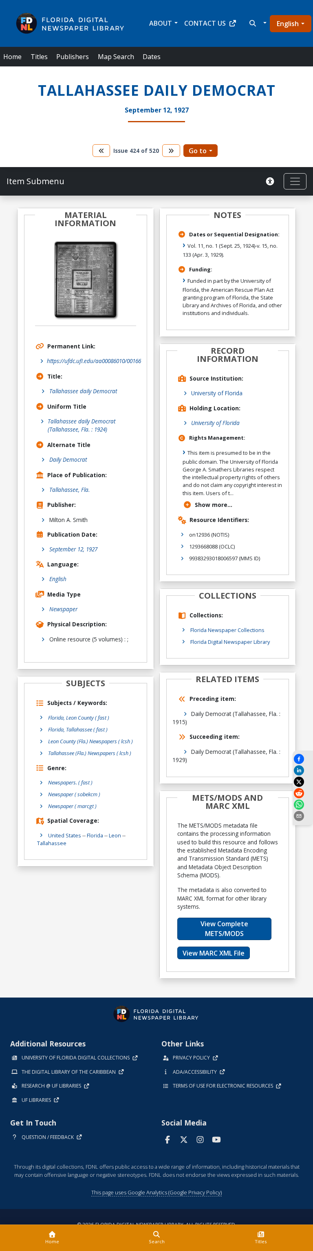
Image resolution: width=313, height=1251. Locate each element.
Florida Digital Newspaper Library (230, 641)
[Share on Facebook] (303, 759)
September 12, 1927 (73, 549)
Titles (39, 56)
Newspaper (63, 609)
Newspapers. (70, 782)
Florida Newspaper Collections (227, 630)
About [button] (160, 23)
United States (64, 835)
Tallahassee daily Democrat (83, 391)
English (288, 23)
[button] (257, 23)
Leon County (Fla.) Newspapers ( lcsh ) (90, 741)
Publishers (72, 56)
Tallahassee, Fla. (69, 489)
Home (12, 56)
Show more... (213, 505)
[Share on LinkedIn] (303, 770)
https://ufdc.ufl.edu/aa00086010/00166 (94, 361)
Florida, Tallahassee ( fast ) (78, 729)
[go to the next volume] (171, 150)
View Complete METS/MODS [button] (224, 928)
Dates (152, 56)
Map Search (116, 56)
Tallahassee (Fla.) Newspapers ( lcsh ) (89, 753)
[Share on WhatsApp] (303, 804)
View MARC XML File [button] (214, 953)
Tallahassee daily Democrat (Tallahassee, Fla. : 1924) (81, 425)
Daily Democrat (68, 459)
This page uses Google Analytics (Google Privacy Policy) (156, 1192)
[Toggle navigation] (295, 181)
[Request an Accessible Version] (271, 181)
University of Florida (216, 393)
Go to (198, 150)
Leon (115, 835)
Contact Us (205, 23)
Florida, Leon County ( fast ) (78, 717)
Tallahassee (51, 843)
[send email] (303, 816)
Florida (95, 835)
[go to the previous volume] (101, 150)
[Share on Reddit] (303, 793)
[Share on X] (303, 782)
